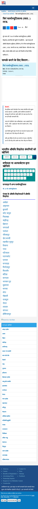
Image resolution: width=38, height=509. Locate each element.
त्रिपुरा (4, 446)
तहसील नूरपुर (8, 242)
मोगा (4, 292)
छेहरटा (5, 224)
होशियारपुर (7, 314)
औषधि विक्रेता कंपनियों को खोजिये (17, 11)
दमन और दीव (5, 355)
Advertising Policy (8, 476)
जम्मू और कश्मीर (6, 381)
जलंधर (5, 231)
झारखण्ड (4, 386)
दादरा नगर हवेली (6, 351)
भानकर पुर (7, 281)
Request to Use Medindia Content (13, 481)
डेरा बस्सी (6, 238)
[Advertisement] (19, 89)
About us (5, 469)
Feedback (22, 476)
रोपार (5, 303)
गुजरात (4, 368)
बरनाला (5, 278)
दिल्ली (4, 360)
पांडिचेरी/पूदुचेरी (6, 420)
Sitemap (21, 473)
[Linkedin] (15, 27)
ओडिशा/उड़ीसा (6, 416)
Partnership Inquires (9, 478)
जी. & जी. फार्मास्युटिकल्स (10, 189)
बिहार (3, 338)
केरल (3, 394)
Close (19, 500)
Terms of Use (15, 496)
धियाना (5, 245)
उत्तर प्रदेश (5, 451)
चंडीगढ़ (4, 342)
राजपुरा (5, 299)
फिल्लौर (6, 271)
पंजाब (3, 425)
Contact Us (22, 469)
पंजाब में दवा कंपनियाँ (8, 14)
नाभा (4, 249)
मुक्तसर (6, 285)
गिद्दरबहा (6, 217)
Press (20, 471)
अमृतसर (6, 206)
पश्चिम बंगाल (5, 459)
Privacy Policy (6, 496)
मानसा (5, 288)
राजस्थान (4, 429)
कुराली (5, 209)
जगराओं (6, 227)
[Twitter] (8, 27)
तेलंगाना (4, 442)
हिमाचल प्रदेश (6, 377)
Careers (5, 471)
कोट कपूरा (7, 213)
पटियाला (6, 253)
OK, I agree (3, 500)
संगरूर (5, 310)
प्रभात (5, 260)
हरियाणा (4, 373)
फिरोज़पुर (6, 267)
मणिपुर (4, 407)
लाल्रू (5, 307)
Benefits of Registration (10, 473)
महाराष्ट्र (4, 403)
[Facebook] (4, 27)
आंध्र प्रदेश (5, 329)
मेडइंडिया (3, 11)
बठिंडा (5, 274)
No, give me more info (12, 500)
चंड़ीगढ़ (5, 220)
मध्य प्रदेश (5, 399)
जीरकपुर (6, 234)
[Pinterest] (11, 27)
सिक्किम (4, 433)
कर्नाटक (4, 390)
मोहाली (5, 296)
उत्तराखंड (4, 455)
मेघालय (4, 412)
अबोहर (5, 202)
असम (3, 333)
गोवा (3, 364)
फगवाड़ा (6, 263)
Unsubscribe (6, 483)
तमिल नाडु (5, 438)
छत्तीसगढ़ (4, 346)
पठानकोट (6, 256)
